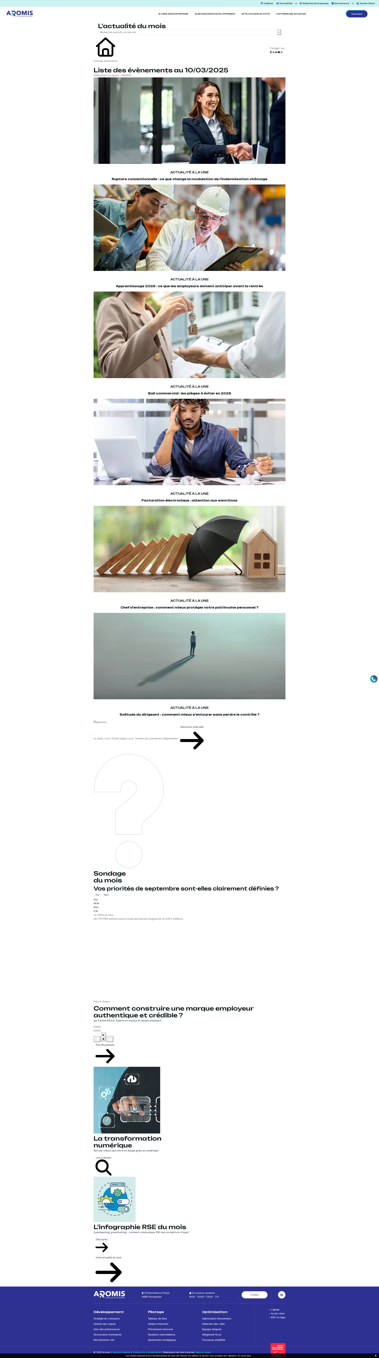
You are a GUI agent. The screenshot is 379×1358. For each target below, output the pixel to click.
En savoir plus (244, 1355)
